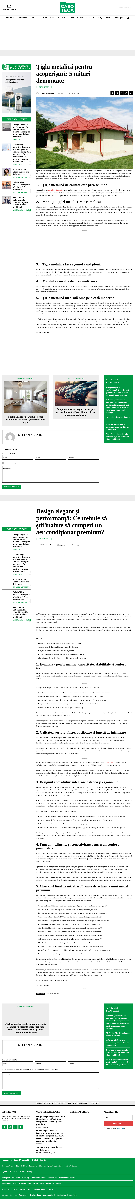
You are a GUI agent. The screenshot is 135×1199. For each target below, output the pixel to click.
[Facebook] (112, 93)
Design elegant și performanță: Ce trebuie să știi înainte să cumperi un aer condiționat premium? (21, 130)
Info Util (17, 139)
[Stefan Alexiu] (38, 93)
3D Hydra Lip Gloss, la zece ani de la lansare (21, 171)
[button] (127, 17)
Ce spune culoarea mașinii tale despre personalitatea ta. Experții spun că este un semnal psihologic (75, 412)
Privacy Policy (120, 1128)
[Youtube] (20, 1127)
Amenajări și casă (21, 210)
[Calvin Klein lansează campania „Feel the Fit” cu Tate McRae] (6, 185)
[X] (117, 93)
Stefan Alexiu (50, 93)
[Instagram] (10, 1127)
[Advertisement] (67, 35)
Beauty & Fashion (21, 177)
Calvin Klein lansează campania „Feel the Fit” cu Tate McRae (21, 186)
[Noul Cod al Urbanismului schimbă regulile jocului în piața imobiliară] (6, 200)
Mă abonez (117, 1123)
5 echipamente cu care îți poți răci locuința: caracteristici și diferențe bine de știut (25, 419)
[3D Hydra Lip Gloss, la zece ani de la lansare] (6, 172)
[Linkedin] (131, 93)
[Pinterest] (122, 93)
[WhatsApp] (126, 93)
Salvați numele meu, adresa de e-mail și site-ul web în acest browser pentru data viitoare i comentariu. (32, 463)
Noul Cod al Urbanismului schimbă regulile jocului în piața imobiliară (20, 202)
